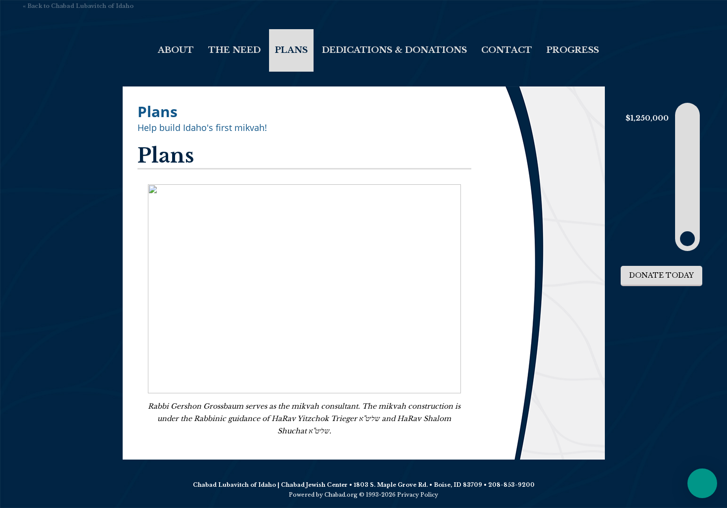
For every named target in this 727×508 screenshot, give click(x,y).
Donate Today (661, 275)
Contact (506, 50)
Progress (572, 50)
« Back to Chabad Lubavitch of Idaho (78, 5)
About (176, 50)
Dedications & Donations (394, 50)
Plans (291, 50)
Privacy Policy (417, 494)
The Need (234, 50)
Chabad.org (341, 494)
